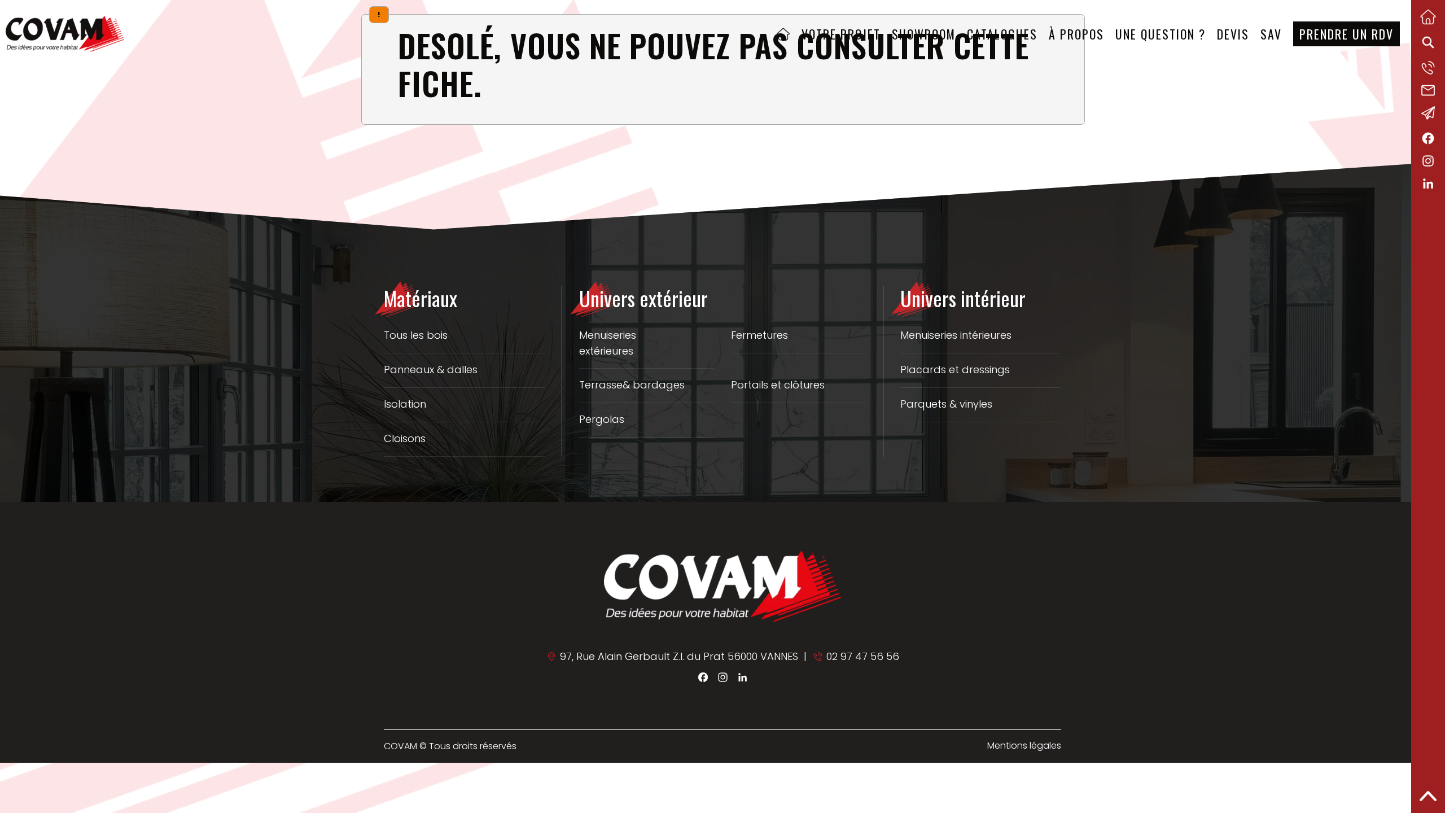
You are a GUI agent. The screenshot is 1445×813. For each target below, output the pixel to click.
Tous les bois (416, 335)
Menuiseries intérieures (956, 335)
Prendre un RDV (1346, 34)
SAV (1271, 34)
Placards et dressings (955, 369)
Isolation (405, 404)
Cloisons (405, 438)
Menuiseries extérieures (607, 343)
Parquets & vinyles (946, 404)
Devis (1233, 34)
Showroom (924, 34)
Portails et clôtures (778, 385)
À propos (1076, 34)
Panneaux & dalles (431, 369)
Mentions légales (1024, 745)
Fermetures (759, 335)
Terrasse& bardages (632, 385)
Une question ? (1160, 34)
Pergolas (601, 419)
